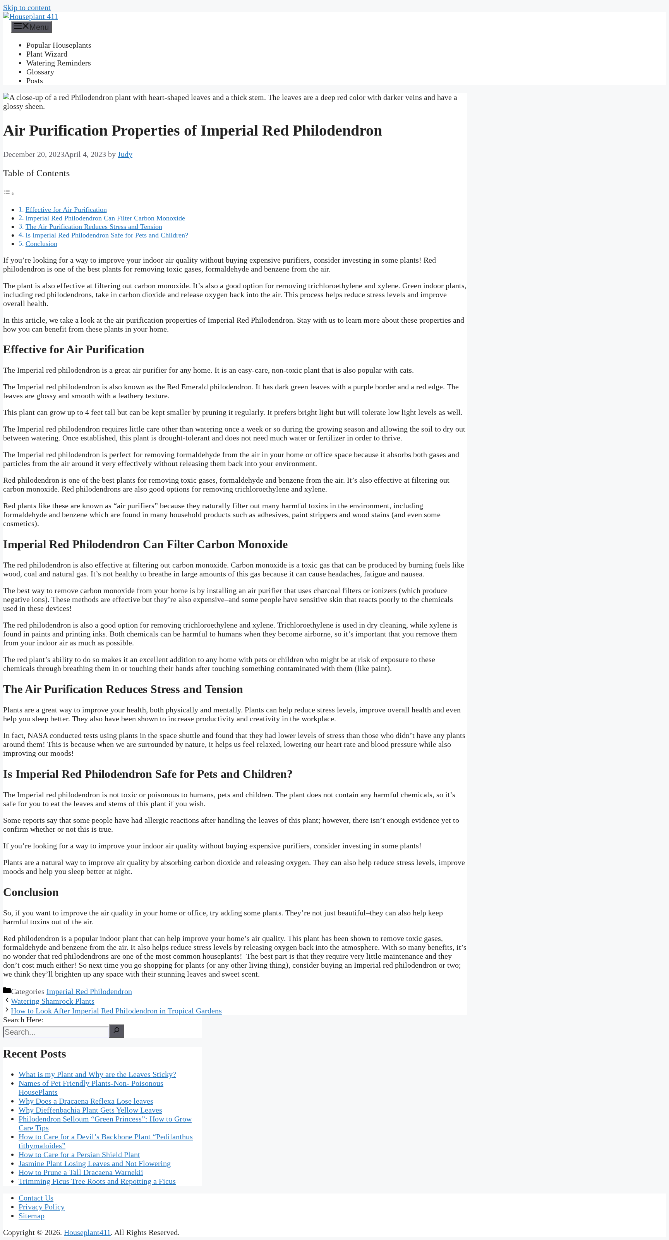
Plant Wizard (46, 54)
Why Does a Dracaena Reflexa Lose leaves (86, 1101)
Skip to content (27, 7)
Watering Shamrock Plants (52, 1001)
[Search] (116, 1031)
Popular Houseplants (58, 45)
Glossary (40, 71)
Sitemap (32, 1215)
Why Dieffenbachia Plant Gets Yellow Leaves (90, 1110)
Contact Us (36, 1198)
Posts (34, 80)
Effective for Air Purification (66, 209)
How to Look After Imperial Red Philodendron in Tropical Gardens (116, 1010)
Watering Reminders (58, 62)
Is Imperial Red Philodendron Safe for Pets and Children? (107, 235)
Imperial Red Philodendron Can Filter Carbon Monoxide (105, 218)
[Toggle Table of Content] (9, 193)
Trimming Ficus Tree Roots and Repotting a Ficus (97, 1181)
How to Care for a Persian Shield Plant (79, 1154)
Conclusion (41, 244)
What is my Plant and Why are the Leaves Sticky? (97, 1074)
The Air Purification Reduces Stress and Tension (94, 226)
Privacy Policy (42, 1206)
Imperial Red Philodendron (89, 991)
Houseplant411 (87, 1232)
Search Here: (23, 1019)
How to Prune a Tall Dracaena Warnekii (81, 1172)
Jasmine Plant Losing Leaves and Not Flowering (95, 1163)
